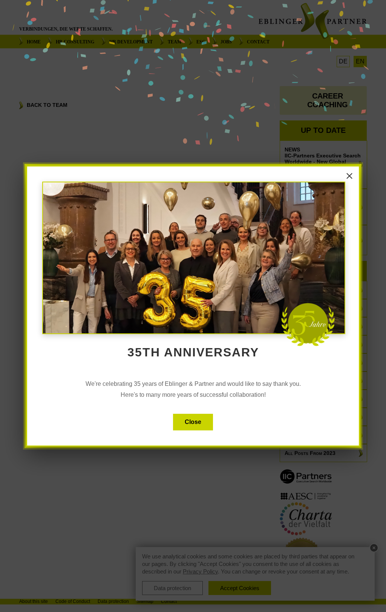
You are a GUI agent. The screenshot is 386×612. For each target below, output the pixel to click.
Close (193, 422)
